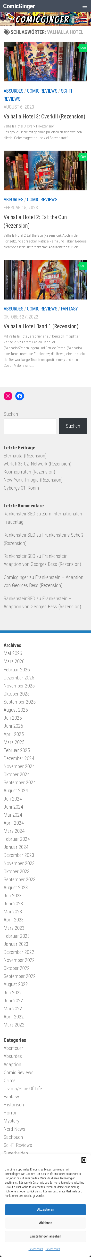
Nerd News (14, 1129)
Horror (10, 1113)
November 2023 (19, 863)
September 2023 (20, 879)
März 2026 (14, 661)
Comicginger (16, 577)
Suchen (11, 414)
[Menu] (85, 6)
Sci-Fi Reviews (18, 1145)
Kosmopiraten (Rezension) (29, 472)
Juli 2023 (13, 896)
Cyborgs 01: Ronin (21, 488)
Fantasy (69, 309)
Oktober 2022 (17, 968)
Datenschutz (36, 1249)
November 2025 (19, 686)
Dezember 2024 (19, 758)
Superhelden (16, 1153)
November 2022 (19, 960)
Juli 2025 (13, 718)
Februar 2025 (17, 750)
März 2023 (14, 928)
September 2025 (20, 702)
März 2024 (14, 831)
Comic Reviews (42, 91)
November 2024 (19, 766)
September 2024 (20, 782)
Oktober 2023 (17, 871)
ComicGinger (19, 6)
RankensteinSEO (19, 514)
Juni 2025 (13, 726)
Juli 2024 (13, 799)
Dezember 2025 (19, 678)
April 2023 (14, 920)
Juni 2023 (13, 904)
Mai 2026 (13, 653)
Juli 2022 (13, 993)
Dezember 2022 (19, 952)
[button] (83, 1160)
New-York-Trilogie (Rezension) (33, 480)
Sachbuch (13, 1137)
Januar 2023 (16, 944)
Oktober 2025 (17, 694)
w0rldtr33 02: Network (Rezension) (37, 464)
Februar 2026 (17, 670)
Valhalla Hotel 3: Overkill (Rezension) (44, 116)
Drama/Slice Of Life (23, 1089)
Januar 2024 (16, 847)
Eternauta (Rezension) (25, 456)
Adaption (12, 1064)
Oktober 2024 (17, 774)
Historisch (14, 1105)
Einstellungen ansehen (45, 1236)
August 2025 (16, 710)
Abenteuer (13, 1048)
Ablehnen (45, 1223)
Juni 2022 (13, 1001)
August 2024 (16, 790)
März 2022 (14, 1025)
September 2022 (20, 976)
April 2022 (14, 1017)
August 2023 (16, 887)
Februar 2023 (17, 936)
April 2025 (14, 734)
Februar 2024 (17, 839)
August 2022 (16, 984)
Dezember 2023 (19, 855)
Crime (10, 1080)
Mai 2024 (13, 815)
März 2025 (14, 742)
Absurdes (13, 91)
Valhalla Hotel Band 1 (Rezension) (41, 326)
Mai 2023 (13, 912)
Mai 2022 (13, 1009)
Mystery (11, 1121)
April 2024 (14, 823)
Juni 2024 (13, 807)
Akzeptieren (45, 1209)
